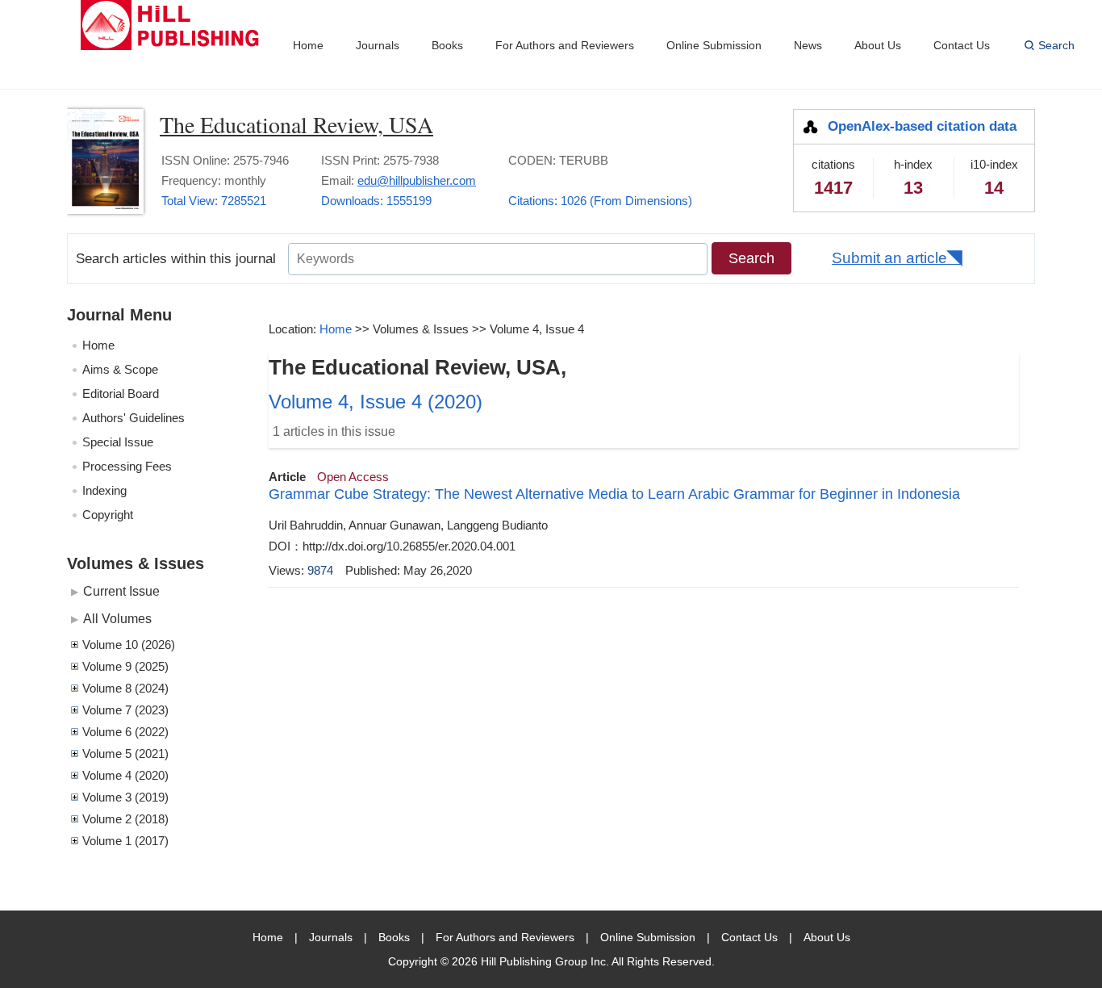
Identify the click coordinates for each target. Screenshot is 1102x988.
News (808, 45)
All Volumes (117, 618)
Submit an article (889, 257)
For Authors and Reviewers (564, 45)
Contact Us (961, 45)
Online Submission (714, 45)
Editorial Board (120, 393)
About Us (877, 45)
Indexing (104, 490)
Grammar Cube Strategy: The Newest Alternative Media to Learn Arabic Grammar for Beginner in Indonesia (614, 494)
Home (308, 45)
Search (1056, 45)
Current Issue (121, 591)
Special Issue (117, 442)
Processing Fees (127, 466)
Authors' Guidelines (133, 418)
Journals (377, 45)
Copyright (107, 514)
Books (447, 45)
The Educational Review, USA (296, 124)
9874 (320, 570)
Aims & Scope (120, 369)
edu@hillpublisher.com (416, 180)
